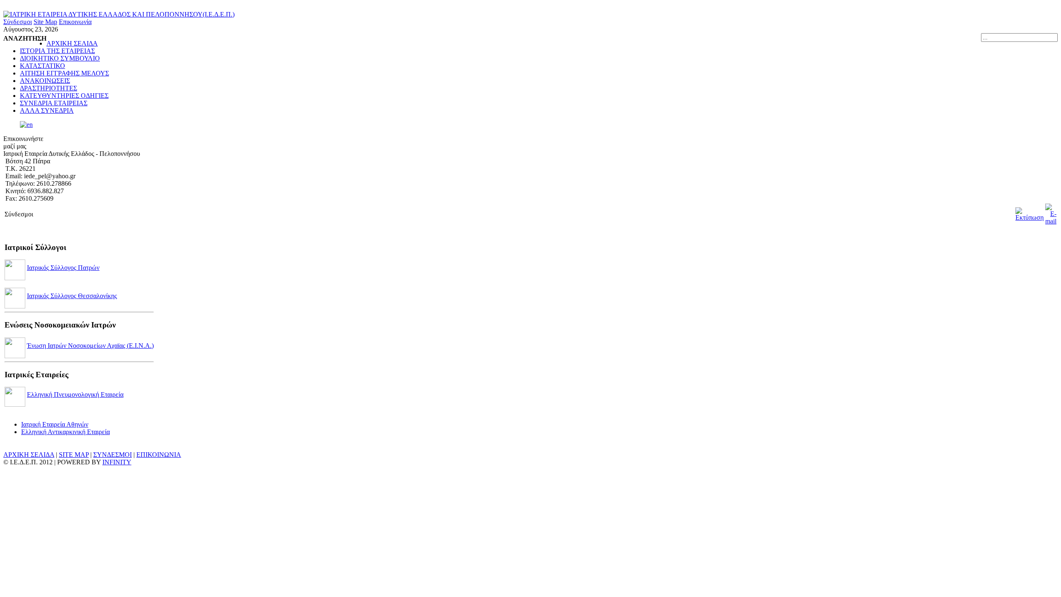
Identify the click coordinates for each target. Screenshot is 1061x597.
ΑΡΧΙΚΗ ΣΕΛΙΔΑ (28, 454)
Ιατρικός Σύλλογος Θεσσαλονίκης (72, 295)
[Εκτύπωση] (1029, 217)
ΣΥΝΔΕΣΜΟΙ (112, 454)
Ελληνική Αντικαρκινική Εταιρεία (65, 431)
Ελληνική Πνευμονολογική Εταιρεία (75, 394)
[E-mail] (1050, 221)
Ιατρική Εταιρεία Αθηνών (54, 424)
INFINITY (116, 462)
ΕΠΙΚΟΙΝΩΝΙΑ (158, 454)
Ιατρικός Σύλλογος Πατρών (63, 267)
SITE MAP (74, 454)
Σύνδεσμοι (17, 21)
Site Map (45, 21)
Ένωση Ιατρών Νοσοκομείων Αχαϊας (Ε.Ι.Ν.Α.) (90, 345)
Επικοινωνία (75, 21)
